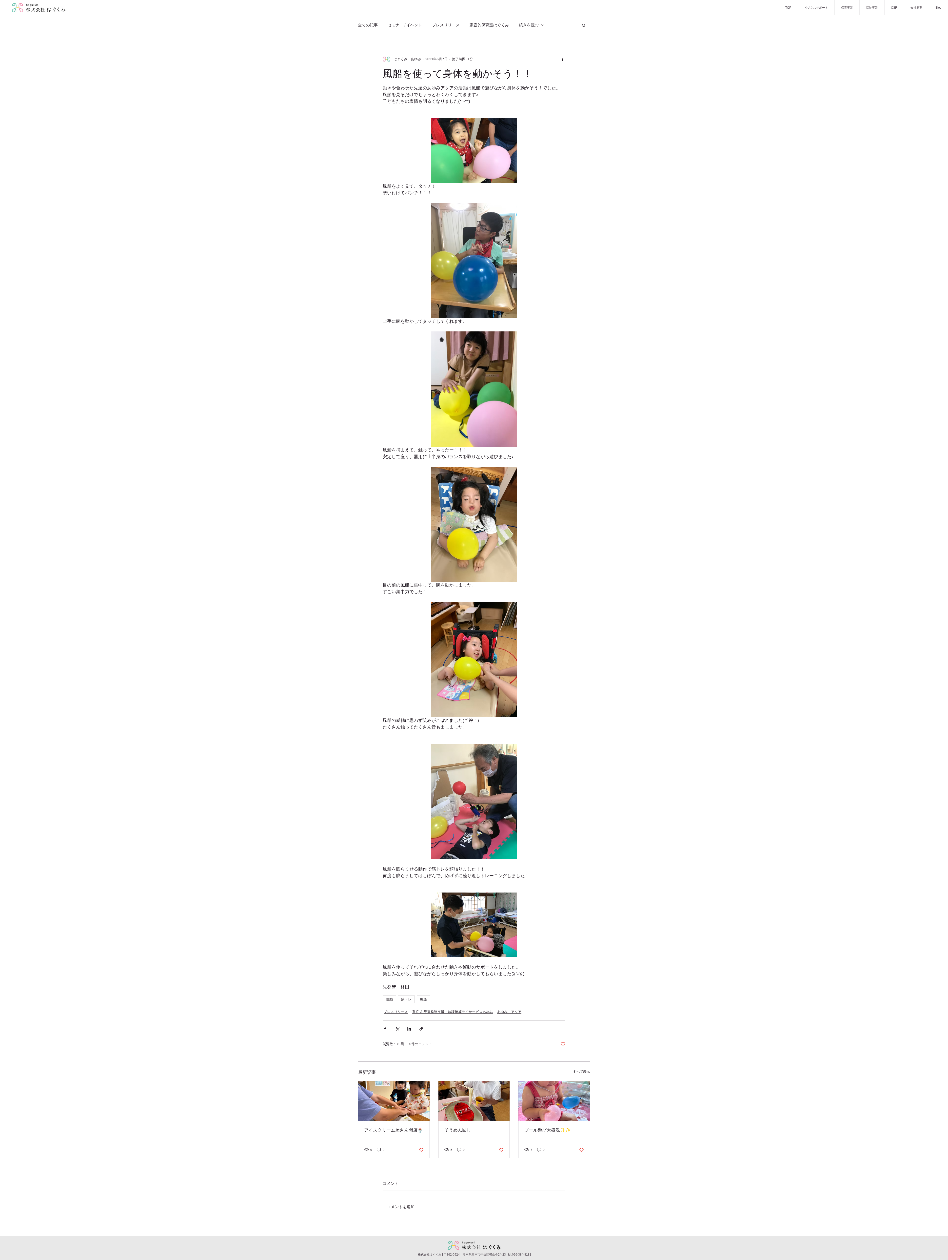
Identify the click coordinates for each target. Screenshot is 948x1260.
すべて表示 (581, 1072)
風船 (423, 999)
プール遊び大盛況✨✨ (547, 1130)
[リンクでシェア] (421, 1028)
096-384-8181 (521, 1254)
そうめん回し (457, 1130)
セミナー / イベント (405, 25)
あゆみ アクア (509, 1012)
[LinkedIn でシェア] (409, 1028)
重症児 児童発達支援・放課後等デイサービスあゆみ (452, 1012)
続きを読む (529, 25)
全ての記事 (368, 25)
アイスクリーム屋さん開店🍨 (393, 1130)
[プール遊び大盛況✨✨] (554, 1101)
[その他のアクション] (562, 59)
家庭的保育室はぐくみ (489, 25)
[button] (583, 25)
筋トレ (406, 999)
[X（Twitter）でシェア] (397, 1028)
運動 (389, 999)
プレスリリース (446, 25)
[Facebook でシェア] (385, 1028)
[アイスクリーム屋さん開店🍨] (394, 1101)
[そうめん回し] (474, 1101)
